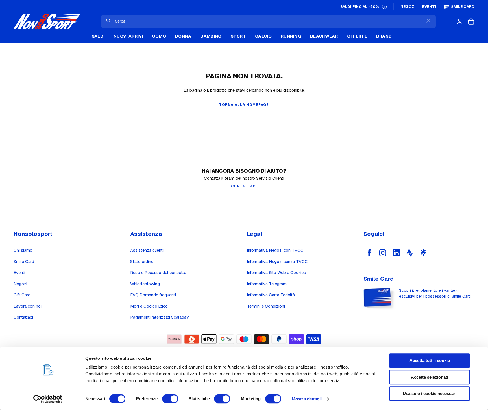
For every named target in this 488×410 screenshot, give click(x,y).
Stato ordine (141, 261)
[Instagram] (382, 252)
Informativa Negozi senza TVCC (277, 261)
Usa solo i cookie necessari (429, 393)
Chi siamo (23, 250)
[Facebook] (369, 252)
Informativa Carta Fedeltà (271, 294)
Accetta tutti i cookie (429, 360)
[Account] (459, 21)
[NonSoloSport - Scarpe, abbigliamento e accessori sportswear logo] (47, 21)
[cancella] (428, 21)
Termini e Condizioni (266, 306)
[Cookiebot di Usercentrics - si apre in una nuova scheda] (48, 399)
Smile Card (462, 7)
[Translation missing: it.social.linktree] (423, 252)
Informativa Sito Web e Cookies (276, 272)
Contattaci (23, 317)
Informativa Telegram (267, 283)
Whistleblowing (145, 283)
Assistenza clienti (147, 250)
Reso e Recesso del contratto (158, 272)
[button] (384, 7)
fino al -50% (359, 6)
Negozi (407, 7)
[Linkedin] (396, 252)
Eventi (429, 7)
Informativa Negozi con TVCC (275, 250)
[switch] (170, 398)
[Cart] (471, 21)
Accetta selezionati (429, 377)
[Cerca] (108, 21)
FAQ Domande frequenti (153, 294)
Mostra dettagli (307, 398)
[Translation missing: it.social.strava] (409, 252)
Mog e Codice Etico (149, 306)
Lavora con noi (28, 306)
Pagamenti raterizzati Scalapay (159, 317)
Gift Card (22, 294)
